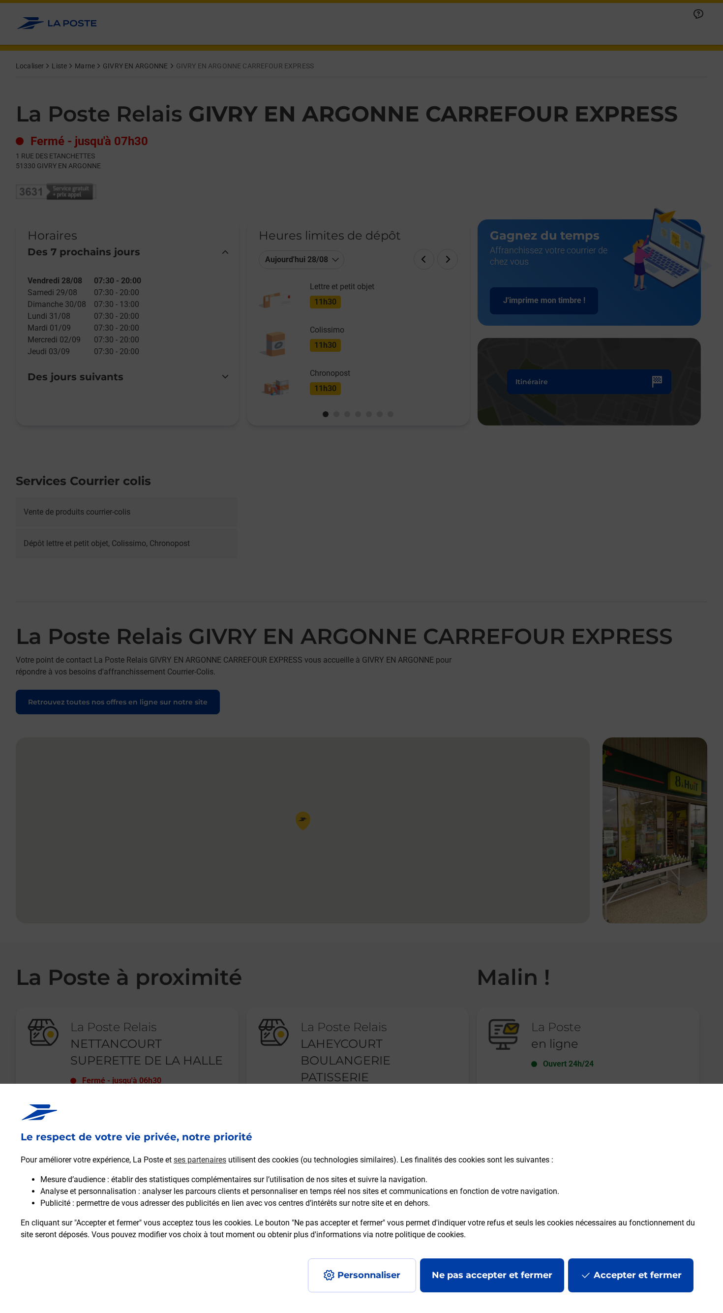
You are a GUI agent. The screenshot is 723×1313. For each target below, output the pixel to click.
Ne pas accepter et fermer (492, 1275)
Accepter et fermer (638, 1275)
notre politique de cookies (419, 1234)
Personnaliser (368, 1275)
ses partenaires (200, 1159)
